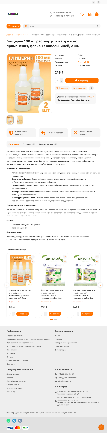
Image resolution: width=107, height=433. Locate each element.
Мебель (10, 378)
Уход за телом (22, 35)
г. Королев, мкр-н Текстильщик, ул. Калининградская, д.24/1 (72, 392)
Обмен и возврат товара (17, 360)
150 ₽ (91, 97)
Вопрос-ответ (47, 144)
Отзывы (28, 144)
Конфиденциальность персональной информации (28, 339)
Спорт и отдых (13, 385)
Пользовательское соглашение (20, 343)
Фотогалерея (60, 350)
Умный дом (11, 392)
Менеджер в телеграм (64, 15)
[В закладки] (33, 257)
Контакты (11, 364)
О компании (12, 350)
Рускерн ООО (83, 62)
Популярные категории (20, 369)
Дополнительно (64, 331)
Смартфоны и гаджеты (16, 381)
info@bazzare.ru (64, 381)
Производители (62, 346)
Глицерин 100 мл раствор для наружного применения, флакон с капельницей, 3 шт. (20, 294)
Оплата (10, 357)
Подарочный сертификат (66, 343)
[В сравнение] (33, 262)
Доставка (11, 353)
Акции (57, 336)
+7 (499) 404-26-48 (62, 12)
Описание (13, 144)
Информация (14, 331)
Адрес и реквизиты (15, 336)
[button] (7, 285)
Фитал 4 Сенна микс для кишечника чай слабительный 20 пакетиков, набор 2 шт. (52, 294)
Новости (58, 339)
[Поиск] (97, 26)
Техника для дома (14, 388)
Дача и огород (13, 374)
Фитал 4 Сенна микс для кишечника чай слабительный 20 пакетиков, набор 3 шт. (84, 294)
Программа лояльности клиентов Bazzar (24, 346)
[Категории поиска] (26, 26)
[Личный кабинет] (98, 2)
